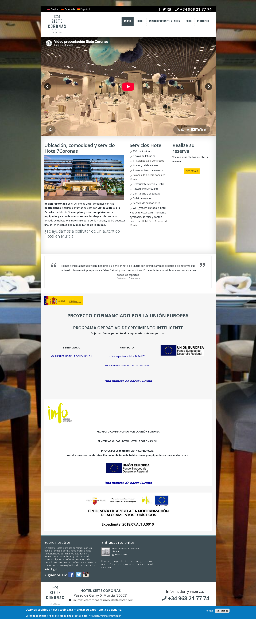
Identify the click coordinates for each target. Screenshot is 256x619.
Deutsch (69, 9)
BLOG (189, 21)
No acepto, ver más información (105, 615)
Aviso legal (50, 569)
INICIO (127, 21)
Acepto (209, 610)
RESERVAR (192, 171)
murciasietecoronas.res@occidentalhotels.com (103, 600)
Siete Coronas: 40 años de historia (125, 550)
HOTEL (140, 21)
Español (85, 9)
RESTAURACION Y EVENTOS (164, 21)
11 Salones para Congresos (148, 160)
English (54, 9)
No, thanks (222, 610)
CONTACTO (203, 21)
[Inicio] (57, 33)
